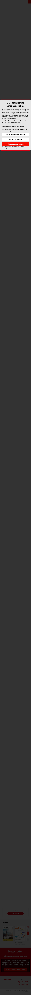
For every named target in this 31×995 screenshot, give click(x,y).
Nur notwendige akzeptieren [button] (15, 134)
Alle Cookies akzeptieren (15, 144)
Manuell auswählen (15, 139)
